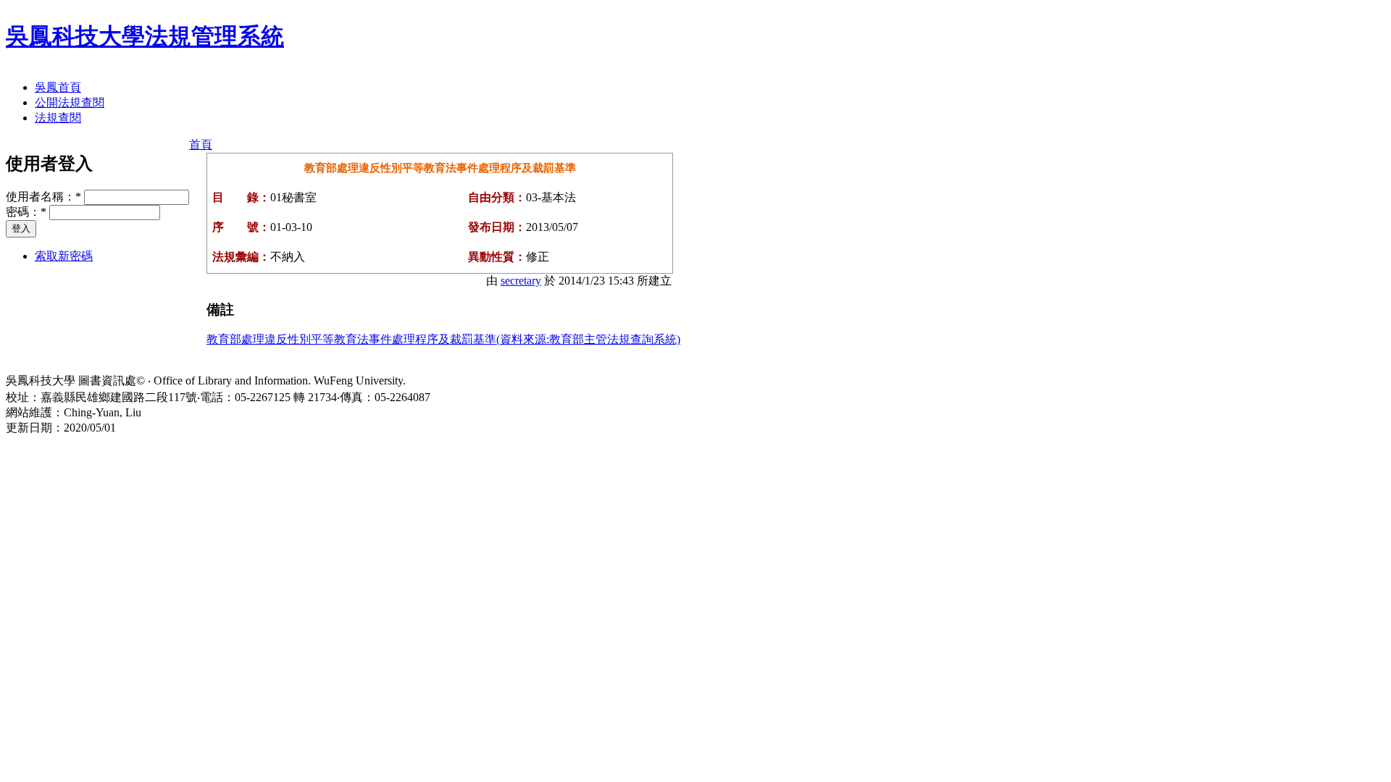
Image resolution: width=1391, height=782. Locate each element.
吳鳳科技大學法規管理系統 (145, 36)
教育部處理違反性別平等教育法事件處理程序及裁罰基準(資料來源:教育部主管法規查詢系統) (443, 339)
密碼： (26, 212)
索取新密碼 (64, 256)
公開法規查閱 (69, 102)
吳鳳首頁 (58, 87)
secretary (521, 280)
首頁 (200, 144)
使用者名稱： (43, 196)
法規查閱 (58, 118)
